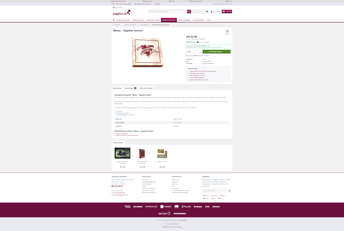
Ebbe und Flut (162, 161)
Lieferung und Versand (149, 188)
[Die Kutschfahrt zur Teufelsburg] (122, 153)
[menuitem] (170, 12)
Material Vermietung (148, 190)
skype (220, 198)
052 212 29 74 (117, 186)
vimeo (214, 198)
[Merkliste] (207, 11)
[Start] (114, 20)
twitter (223, 195)
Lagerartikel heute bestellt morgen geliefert (203, 71)
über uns (229, 1)
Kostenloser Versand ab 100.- (144, 4)
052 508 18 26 (121, 193)
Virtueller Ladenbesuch (149, 192)
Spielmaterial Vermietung (119, 1)
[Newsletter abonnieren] (229, 191)
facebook (207, 195)
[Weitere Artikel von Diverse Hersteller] (227, 32)
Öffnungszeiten (148, 1)
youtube (207, 198)
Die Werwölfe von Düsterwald (142, 162)
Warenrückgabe (146, 184)
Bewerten (206, 55)
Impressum (175, 188)
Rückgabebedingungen (149, 182)
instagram (215, 195)
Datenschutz (176, 180)
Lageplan (158, 4)
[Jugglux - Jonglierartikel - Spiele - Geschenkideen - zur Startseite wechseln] (121, 12)
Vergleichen (191, 55)
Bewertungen (130, 88)
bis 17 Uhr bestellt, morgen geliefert (122, 4)
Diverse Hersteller (208, 63)
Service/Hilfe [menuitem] (118, 7)
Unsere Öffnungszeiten (197, 77)
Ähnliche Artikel (118, 143)
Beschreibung (117, 88)
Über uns (175, 184)
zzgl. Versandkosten (200, 39)
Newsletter (145, 180)
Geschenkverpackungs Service (199, 80)
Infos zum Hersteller (146, 88)
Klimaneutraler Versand (196, 1)
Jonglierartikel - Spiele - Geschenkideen (172, 227)
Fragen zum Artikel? (122, 133)
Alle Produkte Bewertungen (180, 192)
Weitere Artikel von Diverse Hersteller (127, 135)
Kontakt (172, 1)
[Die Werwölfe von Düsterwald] (142, 153)
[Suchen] (189, 11)
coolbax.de (175, 224)
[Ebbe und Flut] (162, 153)
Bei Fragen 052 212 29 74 (197, 75)
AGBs (173, 186)
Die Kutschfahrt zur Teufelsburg (122, 162)
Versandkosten (183, 220)
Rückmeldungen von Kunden (180, 190)
